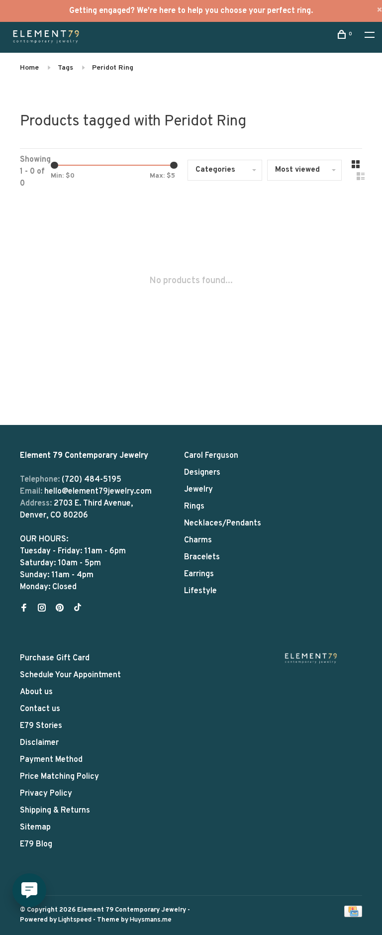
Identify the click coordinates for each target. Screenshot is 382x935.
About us (36, 692)
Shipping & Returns (55, 811)
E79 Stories (41, 726)
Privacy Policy (46, 794)
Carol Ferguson (211, 456)
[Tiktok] (78, 609)
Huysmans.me (151, 920)
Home (29, 68)
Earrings (199, 574)
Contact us (40, 709)
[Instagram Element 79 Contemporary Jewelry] (42, 609)
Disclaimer (39, 743)
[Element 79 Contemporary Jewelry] (311, 658)
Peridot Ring (112, 68)
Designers (202, 473)
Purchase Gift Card (55, 658)
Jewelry (198, 490)
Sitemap (35, 827)
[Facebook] (24, 609)
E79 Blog (36, 844)
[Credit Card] (353, 915)
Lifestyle (200, 591)
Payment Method (51, 760)
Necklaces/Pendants (222, 523)
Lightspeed (75, 920)
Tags (65, 68)
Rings (194, 507)
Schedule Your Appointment (70, 675)
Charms (198, 540)
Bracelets (202, 557)
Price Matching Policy (59, 777)
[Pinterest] (60, 609)
